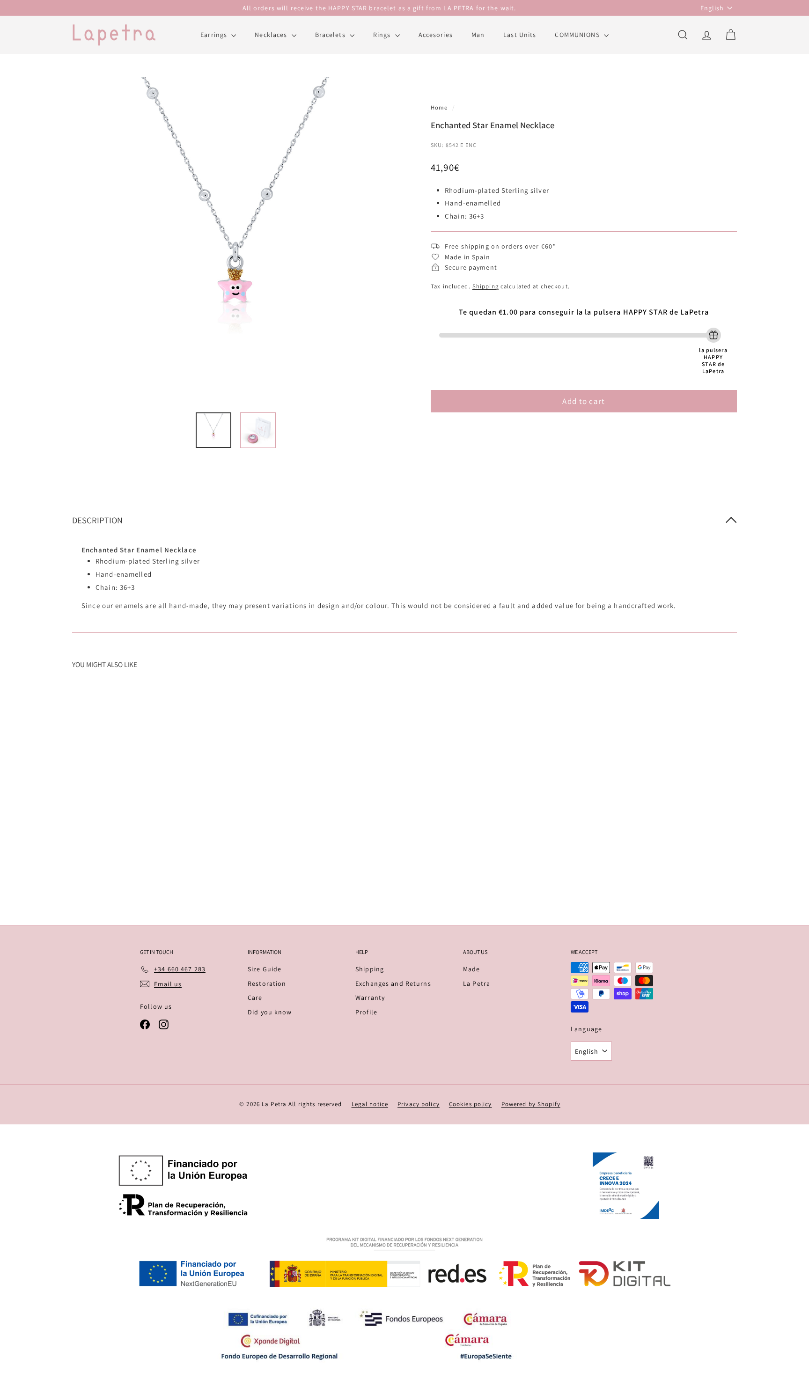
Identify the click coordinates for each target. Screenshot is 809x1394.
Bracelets (331, 34)
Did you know (270, 1012)
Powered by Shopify (530, 1104)
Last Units (519, 34)
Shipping (485, 286)
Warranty (370, 997)
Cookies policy (470, 1104)
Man (478, 34)
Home (440, 107)
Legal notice (370, 1104)
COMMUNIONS (578, 34)
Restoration (267, 983)
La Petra (476, 983)
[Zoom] (235, 240)
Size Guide (264, 969)
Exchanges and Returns (393, 983)
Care (255, 997)
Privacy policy (418, 1104)
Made (471, 969)
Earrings (214, 34)
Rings (383, 34)
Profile (366, 1012)
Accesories (436, 34)
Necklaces (272, 34)
